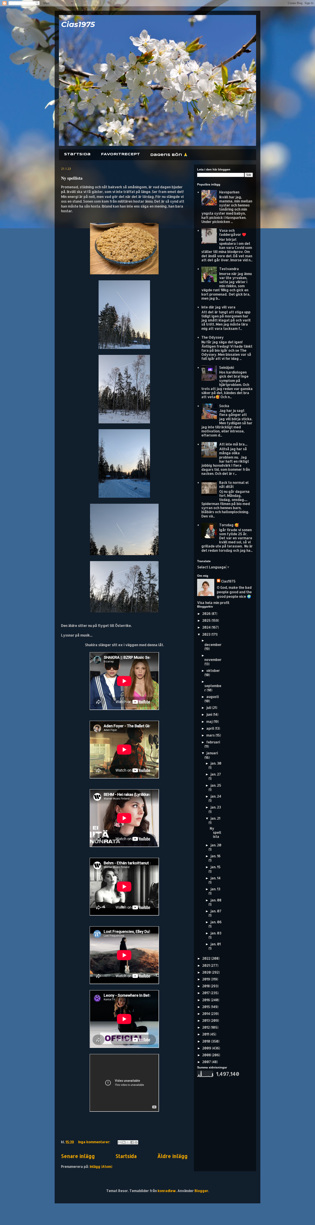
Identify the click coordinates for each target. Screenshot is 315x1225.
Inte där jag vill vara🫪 (219, 307)
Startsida (77, 154)
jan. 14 (215, 878)
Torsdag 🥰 (229, 525)
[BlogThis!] (124, 1142)
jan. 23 (215, 807)
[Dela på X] (128, 1142)
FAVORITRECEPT (120, 154)
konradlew (167, 1190)
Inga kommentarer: (94, 1142)
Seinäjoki (226, 367)
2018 (206, 986)
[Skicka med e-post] (120, 1142)
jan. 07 (215, 911)
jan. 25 (215, 785)
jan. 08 (215, 900)
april (210, 728)
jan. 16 (215, 856)
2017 (206, 992)
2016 (206, 1000)
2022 (206, 958)
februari (213, 742)
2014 (206, 1013)
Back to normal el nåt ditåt (234, 484)
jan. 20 (215, 845)
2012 (206, 1027)
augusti (212, 696)
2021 (206, 965)
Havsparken (229, 192)
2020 (207, 972)
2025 (207, 620)
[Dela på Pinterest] (136, 1142)
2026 (207, 613)
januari (212, 753)
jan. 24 (215, 796)
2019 (206, 979)
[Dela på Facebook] (132, 1142)
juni (209, 714)
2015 (206, 1006)
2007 (207, 1061)
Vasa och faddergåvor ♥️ (232, 232)
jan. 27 (215, 774)
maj (209, 721)
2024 (207, 627)
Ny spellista (71, 178)
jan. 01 (215, 944)
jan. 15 (215, 867)
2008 (207, 1055)
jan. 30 (215, 763)
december (213, 644)
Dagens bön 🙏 (169, 155)
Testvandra (229, 268)
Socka (224, 405)
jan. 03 (215, 933)
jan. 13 (215, 889)
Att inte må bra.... (233, 444)
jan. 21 (215, 818)
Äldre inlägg (172, 1156)
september (212, 687)
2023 (206, 634)
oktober (213, 670)
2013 (206, 1020)
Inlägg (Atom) (101, 1166)
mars (211, 735)
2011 (206, 1034)
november (213, 659)
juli (209, 707)
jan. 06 (216, 922)
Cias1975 (78, 24)
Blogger (201, 1190)
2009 (207, 1048)
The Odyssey (212, 337)
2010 (206, 1041)
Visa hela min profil (213, 602)
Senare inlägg (78, 1156)
